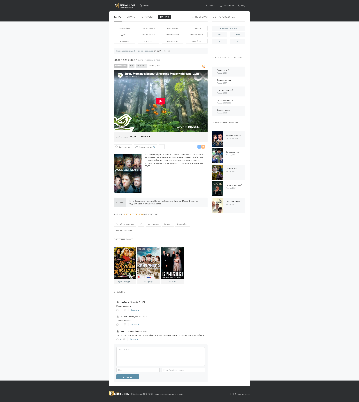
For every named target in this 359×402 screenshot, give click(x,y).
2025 (220, 34)
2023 (220, 41)
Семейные (197, 41)
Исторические (196, 34)
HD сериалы (211, 5)
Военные (148, 41)
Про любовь (182, 224)
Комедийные (124, 28)
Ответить (135, 310)
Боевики (197, 28)
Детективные (148, 28)
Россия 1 (168, 224)
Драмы (124, 34)
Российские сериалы (125, 224)
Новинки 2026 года (228, 28)
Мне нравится (147, 147)
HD (141, 224)
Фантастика (172, 41)
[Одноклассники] (203, 147)
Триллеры (124, 41)
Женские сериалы (124, 230)
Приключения (172, 34)
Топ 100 (164, 16)
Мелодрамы (172, 28)
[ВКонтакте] (199, 147)
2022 (238, 41)
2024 (238, 34)
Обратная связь (242, 394)
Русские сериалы (124, 5)
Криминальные (148, 34)
